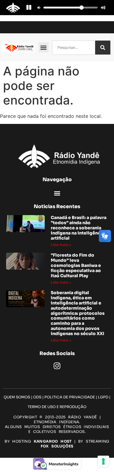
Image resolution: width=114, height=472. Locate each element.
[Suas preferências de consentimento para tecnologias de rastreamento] (103, 461)
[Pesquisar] (102, 48)
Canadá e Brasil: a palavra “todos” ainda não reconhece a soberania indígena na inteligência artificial (78, 228)
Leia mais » (61, 244)
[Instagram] (57, 366)
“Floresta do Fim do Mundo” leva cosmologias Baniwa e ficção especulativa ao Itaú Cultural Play (76, 265)
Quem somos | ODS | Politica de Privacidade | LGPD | (57, 397)
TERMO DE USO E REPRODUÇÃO (57, 406)
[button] (44, 47)
